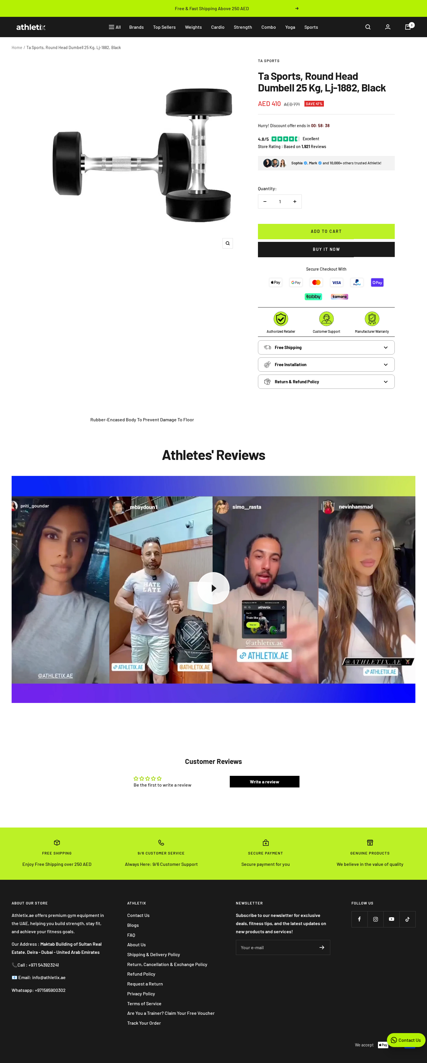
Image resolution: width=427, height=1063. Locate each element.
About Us (136, 944)
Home (17, 47)
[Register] (322, 947)
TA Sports (269, 60)
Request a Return (145, 983)
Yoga (290, 27)
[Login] (387, 26)
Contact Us (138, 915)
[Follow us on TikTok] (407, 919)
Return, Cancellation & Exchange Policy (167, 964)
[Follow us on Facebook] (359, 919)
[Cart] (408, 27)
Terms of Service (144, 1003)
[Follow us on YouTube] (391, 919)
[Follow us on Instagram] (375, 919)
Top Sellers (164, 27)
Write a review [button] (264, 781)
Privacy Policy (141, 993)
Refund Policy (141, 973)
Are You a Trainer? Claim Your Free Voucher (171, 1013)
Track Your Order (144, 1023)
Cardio (218, 27)
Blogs (133, 925)
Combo (268, 27)
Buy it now (326, 249)
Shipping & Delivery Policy (153, 954)
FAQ (131, 935)
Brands (136, 27)
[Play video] (213, 588)
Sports (311, 27)
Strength (243, 27)
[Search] (368, 27)
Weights (193, 27)
